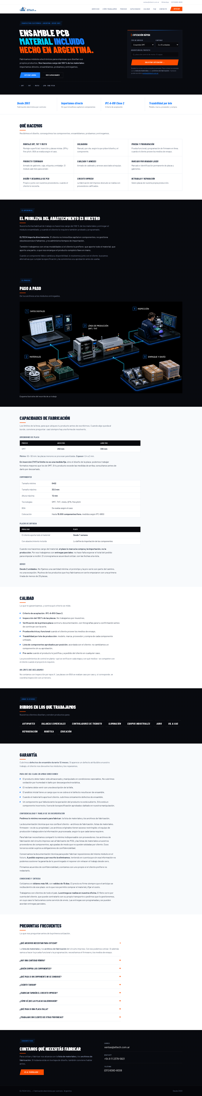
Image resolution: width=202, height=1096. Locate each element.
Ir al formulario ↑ (32, 1072)
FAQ (154, 9)
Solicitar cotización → (155, 62)
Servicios (95, 9)
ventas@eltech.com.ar (151, 2)
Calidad (147, 9)
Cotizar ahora (30, 75)
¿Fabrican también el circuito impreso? (38, 992)
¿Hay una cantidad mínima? (32, 960)
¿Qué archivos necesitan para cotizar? (38, 943)
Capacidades (135, 9)
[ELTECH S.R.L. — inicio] (28, 9)
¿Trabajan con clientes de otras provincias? (41, 1017)
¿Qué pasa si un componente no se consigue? (40, 976)
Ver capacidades (53, 75)
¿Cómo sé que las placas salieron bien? (38, 1001)
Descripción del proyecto (140, 50)
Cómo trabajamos (110, 9)
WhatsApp (165, 2)
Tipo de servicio (137, 40)
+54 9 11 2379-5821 (114, 1058)
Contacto (163, 9)
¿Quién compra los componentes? (35, 968)
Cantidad (159, 40)
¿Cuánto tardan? (28, 984)
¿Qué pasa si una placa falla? (34, 1009)
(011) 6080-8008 (176, 2)
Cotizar (177, 9)
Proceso (123, 9)
